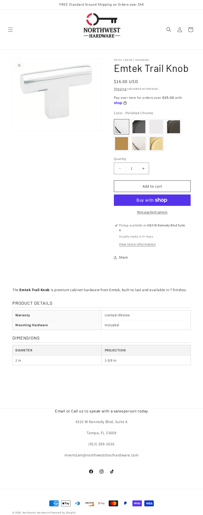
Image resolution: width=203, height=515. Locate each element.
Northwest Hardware (36, 512)
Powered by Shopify (63, 512)
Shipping (120, 88)
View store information (137, 244)
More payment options (152, 212)
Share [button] (123, 257)
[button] (10, 29)
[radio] (121, 126)
